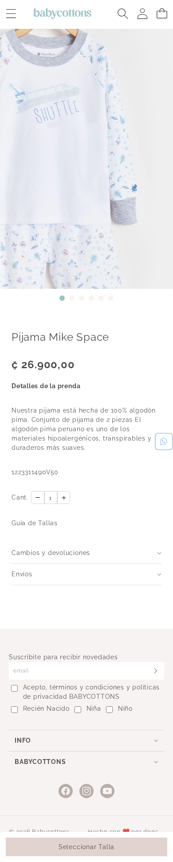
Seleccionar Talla (86, 846)
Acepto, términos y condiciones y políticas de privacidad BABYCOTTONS (91, 692)
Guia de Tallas (35, 523)
